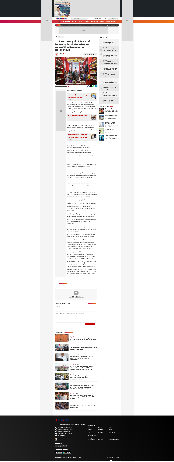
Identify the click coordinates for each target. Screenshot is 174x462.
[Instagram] (113, 19)
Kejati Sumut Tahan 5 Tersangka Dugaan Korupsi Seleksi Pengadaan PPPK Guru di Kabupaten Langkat (110, 101)
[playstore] (67, 453)
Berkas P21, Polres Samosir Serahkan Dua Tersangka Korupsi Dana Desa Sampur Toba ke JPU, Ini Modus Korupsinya (110, 62)
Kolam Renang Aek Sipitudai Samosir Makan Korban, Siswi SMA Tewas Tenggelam (110, 43)
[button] (92, 19)
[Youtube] (63, 446)
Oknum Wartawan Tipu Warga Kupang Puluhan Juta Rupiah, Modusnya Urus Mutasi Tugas (110, 49)
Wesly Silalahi (88, 285)
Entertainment (94, 21)
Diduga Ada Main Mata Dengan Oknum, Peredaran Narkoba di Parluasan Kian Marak (110, 75)
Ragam (108, 21)
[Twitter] (111, 19)
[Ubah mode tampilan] (103, 19)
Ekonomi (67, 21)
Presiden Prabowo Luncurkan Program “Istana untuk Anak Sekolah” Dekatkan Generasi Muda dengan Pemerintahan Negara (82, 367)
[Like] (84, 54)
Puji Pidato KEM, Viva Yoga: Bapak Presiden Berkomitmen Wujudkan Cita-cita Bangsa (83, 338)
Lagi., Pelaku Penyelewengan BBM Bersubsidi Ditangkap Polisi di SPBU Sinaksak (110, 94)
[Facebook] (109, 19)
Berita (62, 21)
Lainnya (113, 21)
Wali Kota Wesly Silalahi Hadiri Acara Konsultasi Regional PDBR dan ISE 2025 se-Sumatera (83, 396)
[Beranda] (59, 21)
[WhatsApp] (93, 86)
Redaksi (61, 53)
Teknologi (87, 21)
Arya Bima (58, 285)
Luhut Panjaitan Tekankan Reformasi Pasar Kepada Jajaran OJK (83, 348)
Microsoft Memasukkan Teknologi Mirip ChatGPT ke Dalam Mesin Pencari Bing (111, 138)
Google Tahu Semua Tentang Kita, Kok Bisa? (111, 130)
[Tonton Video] (106, 18)
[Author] (56, 54)
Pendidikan (102, 21)
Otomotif (80, 21)
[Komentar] (88, 54)
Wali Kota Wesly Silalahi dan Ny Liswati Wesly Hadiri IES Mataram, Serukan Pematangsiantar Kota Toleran (82, 387)
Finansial (74, 21)
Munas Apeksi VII (79, 285)
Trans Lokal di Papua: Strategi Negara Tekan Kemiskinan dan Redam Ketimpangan (81, 358)
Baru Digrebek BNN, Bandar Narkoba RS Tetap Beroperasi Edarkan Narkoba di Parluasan (110, 56)
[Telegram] (117, 19)
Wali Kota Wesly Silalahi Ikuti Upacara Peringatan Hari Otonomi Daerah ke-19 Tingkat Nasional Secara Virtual (77, 95)
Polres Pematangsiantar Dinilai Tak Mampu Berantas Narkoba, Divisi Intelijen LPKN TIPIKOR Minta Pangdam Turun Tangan (110, 81)
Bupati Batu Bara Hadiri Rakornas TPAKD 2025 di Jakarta (82, 406)
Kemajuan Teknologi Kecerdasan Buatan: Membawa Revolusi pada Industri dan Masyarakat (111, 124)
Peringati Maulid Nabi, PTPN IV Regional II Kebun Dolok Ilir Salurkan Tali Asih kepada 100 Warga (108, 25)
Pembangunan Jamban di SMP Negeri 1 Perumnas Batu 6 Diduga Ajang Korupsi (110, 88)
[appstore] (58, 453)
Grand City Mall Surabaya (68, 285)
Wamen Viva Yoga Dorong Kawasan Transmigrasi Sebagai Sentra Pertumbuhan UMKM (81, 377)
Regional (60, 37)
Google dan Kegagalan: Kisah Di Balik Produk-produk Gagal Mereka (111, 117)
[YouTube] (115, 19)
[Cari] (72, 19)
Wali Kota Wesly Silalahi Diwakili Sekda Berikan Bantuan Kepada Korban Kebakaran (79, 116)
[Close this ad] (111, 460)
